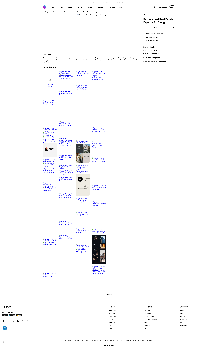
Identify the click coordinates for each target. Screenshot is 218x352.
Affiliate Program (184, 319)
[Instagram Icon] (13, 321)
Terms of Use (68, 340)
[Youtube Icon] (23, 321)
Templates (112, 322)
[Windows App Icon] (19, 316)
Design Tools (112, 316)
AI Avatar (147, 325)
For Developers (148, 313)
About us (182, 316)
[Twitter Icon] (8, 321)
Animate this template (152, 37)
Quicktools (147, 322)
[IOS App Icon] (5, 316)
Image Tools (112, 310)
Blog (181, 322)
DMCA (134, 340)
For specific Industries (150, 319)
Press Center (183, 325)
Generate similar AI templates (154, 33)
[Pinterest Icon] (27, 321)
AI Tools (111, 319)
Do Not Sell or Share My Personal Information (92, 340)
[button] (53, 7)
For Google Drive (149, 316)
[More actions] (71, 73)
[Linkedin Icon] (18, 321)
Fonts (110, 328)
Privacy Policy (76, 340)
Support (182, 310)
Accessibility (150, 340)
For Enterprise (148, 310)
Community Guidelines (125, 340)
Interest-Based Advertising (111, 340)
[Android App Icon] (12, 316)
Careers (182, 313)
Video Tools (112, 313)
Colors (111, 325)
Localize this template (152, 40)
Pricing (146, 328)
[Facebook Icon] (3, 321)
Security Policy (141, 340)
